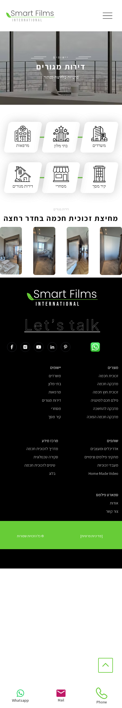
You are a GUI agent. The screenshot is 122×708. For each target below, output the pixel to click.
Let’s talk (62, 324)
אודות (114, 503)
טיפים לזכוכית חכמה (39, 465)
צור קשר (112, 511)
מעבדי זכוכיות (107, 465)
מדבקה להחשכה (105, 408)
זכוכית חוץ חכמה (105, 392)
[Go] (105, 665)
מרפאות (22, 145)
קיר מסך (99, 186)
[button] (30, 536)
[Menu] (107, 16)
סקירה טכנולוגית (45, 457)
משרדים (99, 145)
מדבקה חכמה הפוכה (102, 416)
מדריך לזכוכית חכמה (42, 448)
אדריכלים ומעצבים (104, 448)
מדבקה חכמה (107, 383)
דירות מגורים (22, 186)
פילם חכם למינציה (104, 400)
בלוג (52, 473)
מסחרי (61, 186)
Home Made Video (103, 473)
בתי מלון (61, 146)
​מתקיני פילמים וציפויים (101, 457)
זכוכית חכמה (108, 376)
